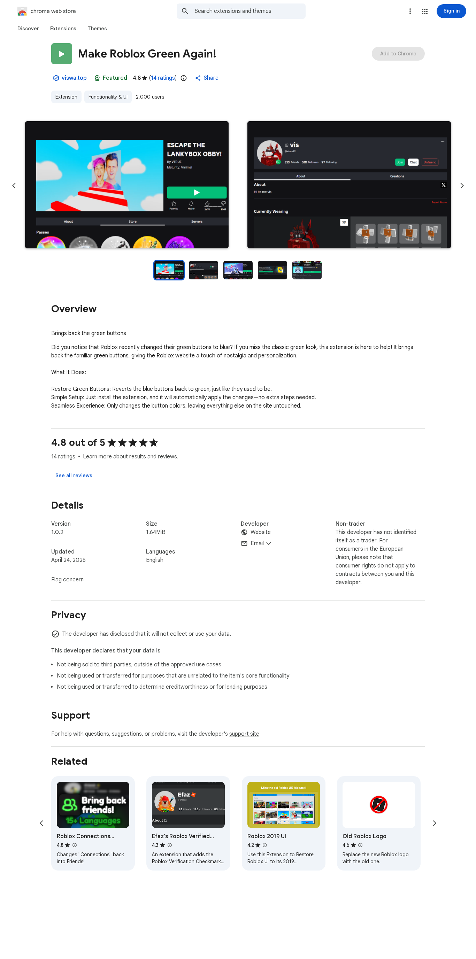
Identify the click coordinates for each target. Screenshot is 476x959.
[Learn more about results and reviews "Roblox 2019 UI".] (264, 845)
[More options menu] (410, 11)
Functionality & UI (108, 97)
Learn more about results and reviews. (130, 456)
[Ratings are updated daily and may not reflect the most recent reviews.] (184, 78)
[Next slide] (462, 186)
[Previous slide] (14, 186)
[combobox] (250, 11)
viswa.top (74, 78)
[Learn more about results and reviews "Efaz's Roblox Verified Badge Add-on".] (169, 845)
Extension (66, 97)
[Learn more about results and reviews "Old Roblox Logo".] (360, 845)
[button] (425, 11)
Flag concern (67, 579)
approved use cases (196, 664)
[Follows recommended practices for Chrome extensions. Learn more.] (97, 78)
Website (261, 532)
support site (244, 733)
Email (257, 543)
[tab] (28, 28)
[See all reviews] (74, 475)
